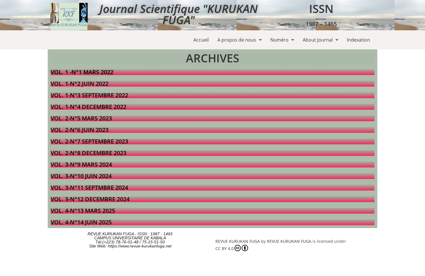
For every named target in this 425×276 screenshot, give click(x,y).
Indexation (358, 40)
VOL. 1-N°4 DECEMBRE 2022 (88, 107)
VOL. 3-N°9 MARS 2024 (81, 164)
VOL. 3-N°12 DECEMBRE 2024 (90, 199)
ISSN (321, 8)
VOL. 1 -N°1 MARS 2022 (82, 72)
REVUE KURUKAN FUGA (237, 241)
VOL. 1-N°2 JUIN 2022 (79, 83)
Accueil (201, 40)
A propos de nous (236, 40)
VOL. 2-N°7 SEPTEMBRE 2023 (89, 141)
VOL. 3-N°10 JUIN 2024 (81, 176)
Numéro (279, 40)
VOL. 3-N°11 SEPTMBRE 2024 (89, 187)
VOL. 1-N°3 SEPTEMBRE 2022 (89, 95)
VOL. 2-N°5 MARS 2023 (81, 118)
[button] (239, 39)
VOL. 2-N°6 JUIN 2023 (79, 130)
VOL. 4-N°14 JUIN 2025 (81, 222)
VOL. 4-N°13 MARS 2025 (83, 211)
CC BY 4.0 (224, 248)
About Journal (318, 40)
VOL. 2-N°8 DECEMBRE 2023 (88, 153)
